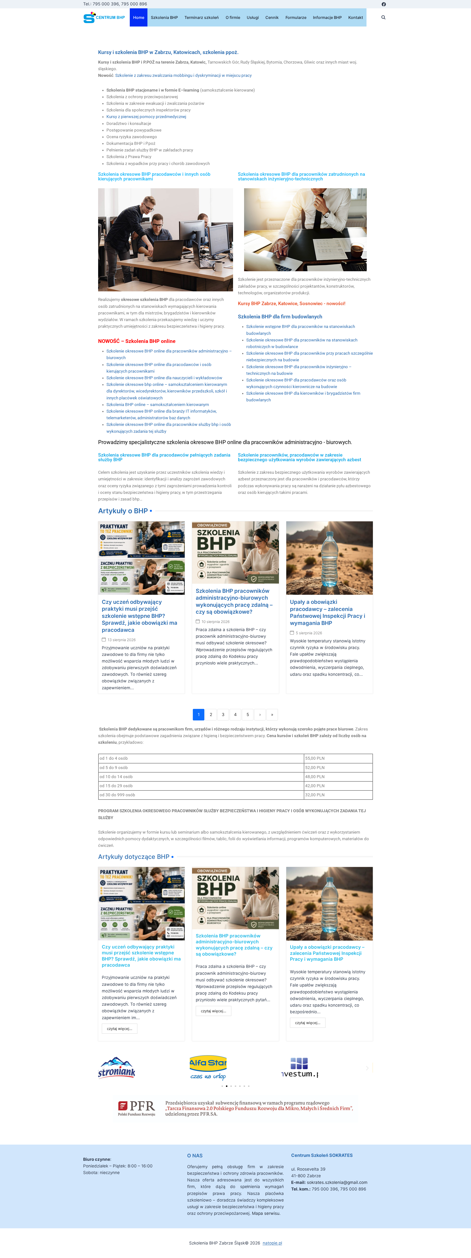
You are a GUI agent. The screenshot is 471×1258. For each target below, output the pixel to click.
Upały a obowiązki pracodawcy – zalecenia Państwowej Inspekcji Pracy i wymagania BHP (327, 953)
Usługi (253, 17)
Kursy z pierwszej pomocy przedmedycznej (146, 116)
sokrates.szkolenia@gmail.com (337, 1182)
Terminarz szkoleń (201, 17)
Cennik (272, 17)
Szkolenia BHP (164, 17)
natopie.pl (272, 1243)
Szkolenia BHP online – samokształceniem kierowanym (157, 404)
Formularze (296, 17)
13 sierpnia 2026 (122, 640)
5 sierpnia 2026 (309, 633)
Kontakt (355, 17)
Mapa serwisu (265, 1213)
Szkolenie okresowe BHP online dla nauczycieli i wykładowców (164, 377)
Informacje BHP (327, 17)
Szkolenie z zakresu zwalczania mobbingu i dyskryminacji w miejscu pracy (183, 75)
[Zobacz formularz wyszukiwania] (383, 17)
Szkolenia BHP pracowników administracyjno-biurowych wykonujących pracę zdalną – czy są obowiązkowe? (234, 945)
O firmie (233, 17)
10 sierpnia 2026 (216, 621)
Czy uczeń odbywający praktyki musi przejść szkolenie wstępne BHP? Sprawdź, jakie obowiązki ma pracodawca (139, 616)
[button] (104, 1068)
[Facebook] (383, 4)
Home (138, 17)
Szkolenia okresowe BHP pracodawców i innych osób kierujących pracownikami (154, 176)
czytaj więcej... (119, 1028)
